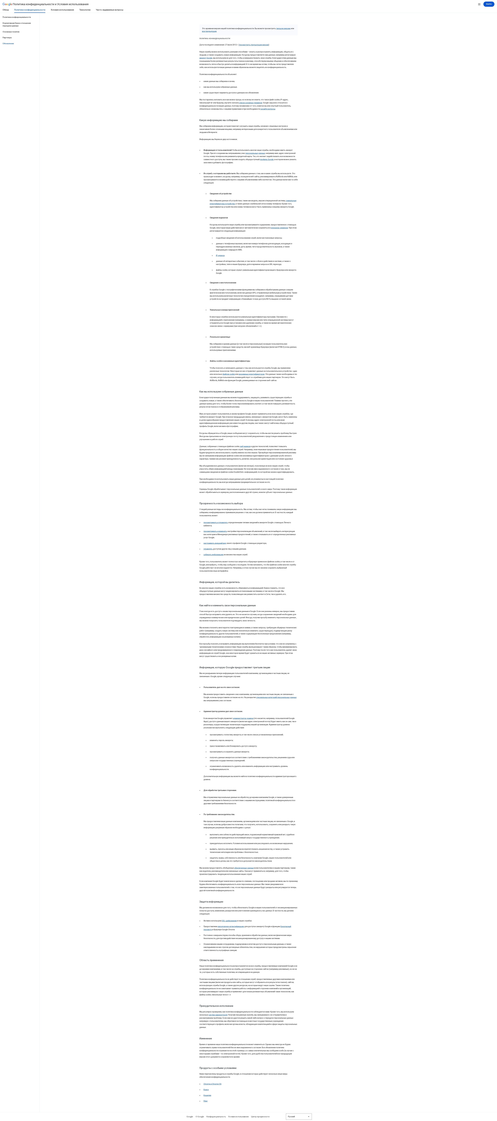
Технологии (84, 10)
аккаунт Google (205, 58)
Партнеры (7, 37)
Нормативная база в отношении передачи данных (17, 24)
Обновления (8, 43)
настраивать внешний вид (215, 543)
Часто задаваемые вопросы (109, 10)
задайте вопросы (268, 109)
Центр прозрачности (260, 1116)
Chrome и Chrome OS (212, 1084)
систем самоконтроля (218, 1015)
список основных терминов (250, 103)
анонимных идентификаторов (252, 374)
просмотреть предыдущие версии (254, 45)
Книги (206, 1090)
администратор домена (243, 718)
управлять (208, 549)
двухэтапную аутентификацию (231, 926)
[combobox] (299, 1116)
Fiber (206, 1101)
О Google (200, 1116)
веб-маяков (245, 446)
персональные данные (255, 153)
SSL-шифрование (229, 921)
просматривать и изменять (215, 531)
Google (190, 1116)
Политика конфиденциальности (29, 10)
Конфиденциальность (216, 1116)
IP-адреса (220, 255)
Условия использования (62, 10)
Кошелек (207, 1095)
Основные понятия (11, 32)
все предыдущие (209, 31)
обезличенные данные (244, 868)
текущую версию (283, 28)
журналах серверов (279, 228)
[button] (479, 4)
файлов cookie (229, 374)
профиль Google (267, 159)
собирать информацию (214, 555)
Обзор (6, 10)
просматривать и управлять (216, 522)
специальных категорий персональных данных (276, 697)
